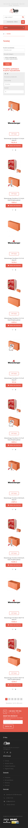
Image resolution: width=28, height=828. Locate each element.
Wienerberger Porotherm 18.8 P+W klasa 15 (14, 596)
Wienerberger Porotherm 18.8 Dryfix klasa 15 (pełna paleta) (14, 536)
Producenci (7, 777)
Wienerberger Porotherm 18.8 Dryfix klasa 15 (14, 476)
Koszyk (10, 5)
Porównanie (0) (14, 4)
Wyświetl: (6, 88)
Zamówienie (16, 5)
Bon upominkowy (9, 780)
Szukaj (9, 33)
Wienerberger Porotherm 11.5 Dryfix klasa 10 (14, 117)
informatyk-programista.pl (15, 816)
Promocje (7, 785)
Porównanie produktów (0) (10, 77)
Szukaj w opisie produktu (11, 59)
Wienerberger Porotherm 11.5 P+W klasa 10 (14, 237)
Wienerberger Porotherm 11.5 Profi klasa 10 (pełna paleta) (14, 416)
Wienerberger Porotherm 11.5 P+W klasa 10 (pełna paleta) (14, 297)
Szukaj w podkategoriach (11, 57)
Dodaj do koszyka (15, 145)
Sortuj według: (7, 80)
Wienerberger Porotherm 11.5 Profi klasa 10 (14, 356)
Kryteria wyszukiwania (8, 48)
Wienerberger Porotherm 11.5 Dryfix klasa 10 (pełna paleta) (14, 177)
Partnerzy (7, 782)
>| (21, 699)
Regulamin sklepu (9, 768)
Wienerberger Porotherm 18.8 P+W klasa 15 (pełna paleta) (14, 656)
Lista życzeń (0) (6, 4)
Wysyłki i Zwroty (9, 763)
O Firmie (7, 761)
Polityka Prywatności (10, 766)
